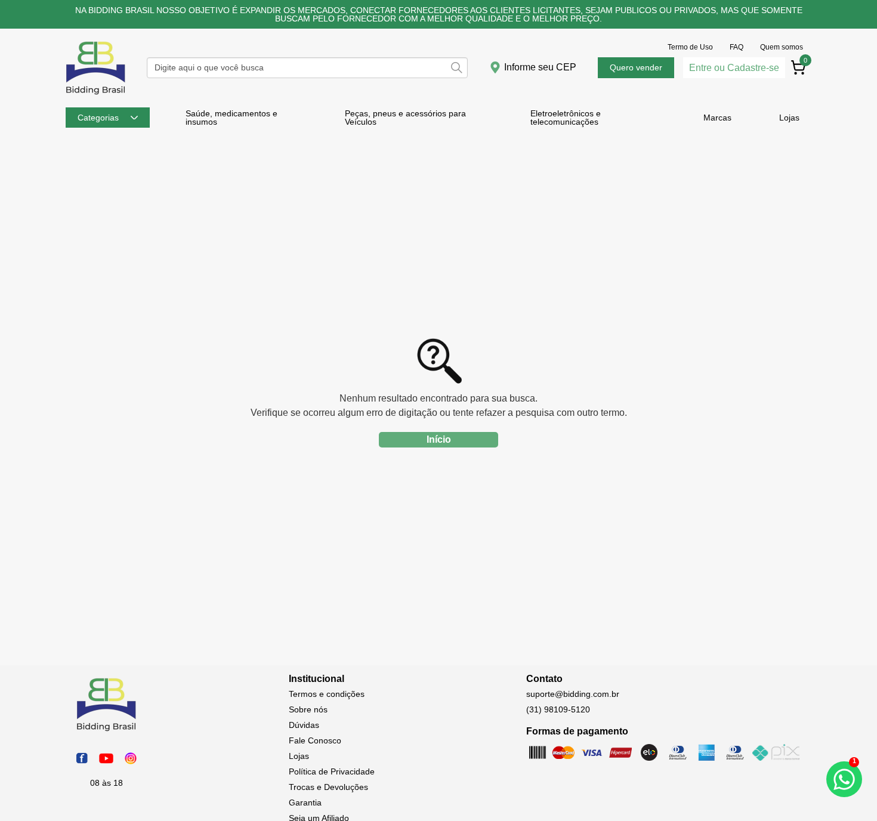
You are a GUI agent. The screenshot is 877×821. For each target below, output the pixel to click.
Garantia (305, 802)
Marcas (717, 117)
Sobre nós (308, 709)
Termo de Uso (690, 47)
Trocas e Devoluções (328, 787)
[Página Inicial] (95, 94)
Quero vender (636, 67)
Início (439, 439)
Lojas (789, 117)
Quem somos (781, 47)
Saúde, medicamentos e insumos (231, 117)
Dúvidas (304, 725)
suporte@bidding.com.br (572, 694)
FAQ (736, 47)
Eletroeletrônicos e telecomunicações (565, 117)
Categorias (98, 117)
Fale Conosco (315, 740)
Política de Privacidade (332, 771)
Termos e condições (327, 694)
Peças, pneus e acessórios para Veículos (405, 117)
